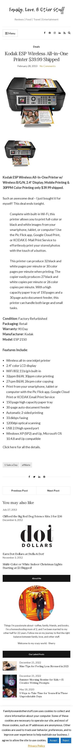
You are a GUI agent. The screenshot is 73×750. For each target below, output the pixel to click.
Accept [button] (53, 740)
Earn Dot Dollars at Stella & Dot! (23, 554)
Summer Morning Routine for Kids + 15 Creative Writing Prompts (41, 681)
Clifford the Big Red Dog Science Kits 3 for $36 (32, 516)
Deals (36, 46)
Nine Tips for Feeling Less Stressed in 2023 (44, 666)
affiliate (26, 464)
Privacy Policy (36, 745)
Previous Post (19, 490)
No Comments (48, 66)
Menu (11, 33)
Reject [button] (66, 740)
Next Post (53, 490)
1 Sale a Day (11, 464)
